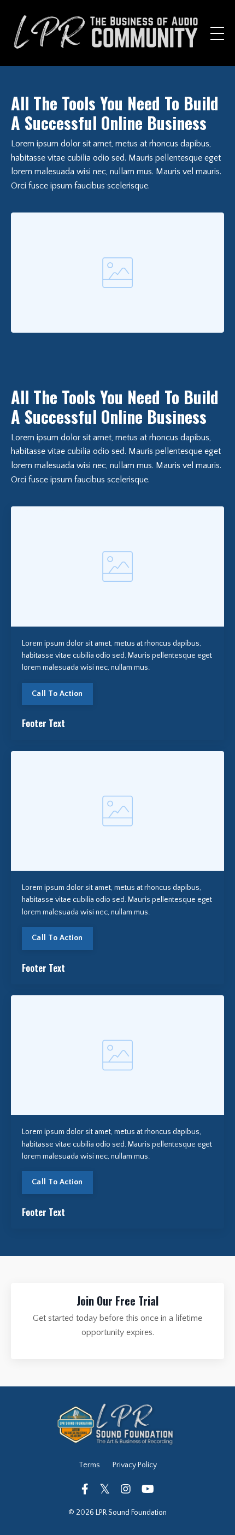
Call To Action (57, 693)
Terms (89, 1465)
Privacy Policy (135, 1465)
